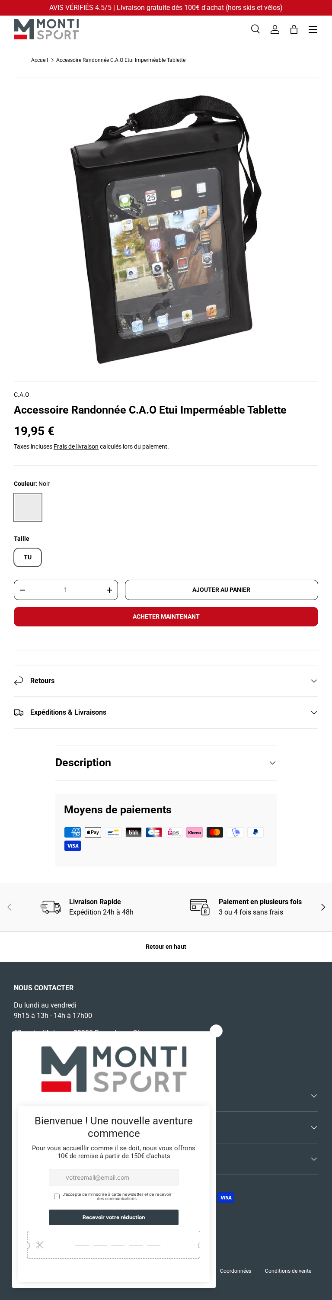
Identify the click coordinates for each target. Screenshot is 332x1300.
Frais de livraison (76, 446)
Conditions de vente (288, 1271)
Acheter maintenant (166, 616)
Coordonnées (235, 1271)
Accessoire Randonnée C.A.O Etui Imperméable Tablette (120, 60)
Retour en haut (166, 946)
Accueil (39, 60)
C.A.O (21, 394)
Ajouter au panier (221, 589)
